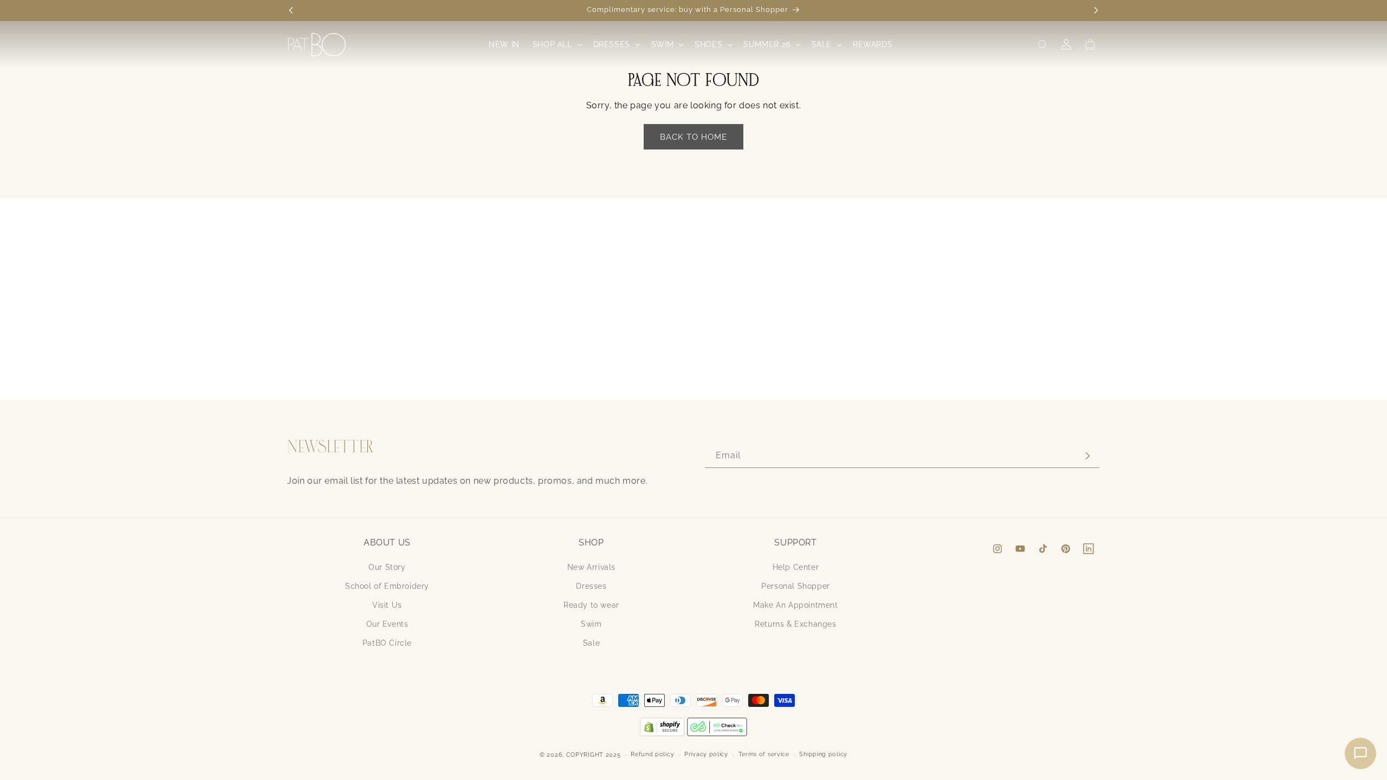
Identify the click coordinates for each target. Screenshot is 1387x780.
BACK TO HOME (693, 137)
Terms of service (763, 754)
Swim (591, 624)
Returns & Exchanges (795, 624)
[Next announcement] (1096, 10)
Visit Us (387, 605)
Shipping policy (823, 754)
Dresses (591, 586)
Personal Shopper (795, 586)
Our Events (387, 624)
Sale (591, 643)
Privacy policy (706, 754)
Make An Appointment (795, 605)
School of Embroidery (387, 586)
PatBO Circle (387, 643)
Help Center (796, 567)
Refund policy (652, 754)
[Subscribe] (1087, 456)
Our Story (386, 567)
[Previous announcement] (291, 10)
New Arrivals (591, 567)
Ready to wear (591, 605)
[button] (556, 44)
